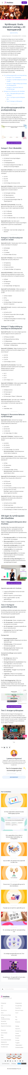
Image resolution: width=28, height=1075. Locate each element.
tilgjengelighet (18, 1045)
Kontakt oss (18, 1031)
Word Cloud (4, 1010)
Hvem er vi (17, 1028)
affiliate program (5, 1044)
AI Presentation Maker (6, 1015)
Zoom (16, 1012)
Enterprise (17, 1021)
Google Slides (18, 1005)
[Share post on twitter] (7, 747)
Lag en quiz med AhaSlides (14, 142)
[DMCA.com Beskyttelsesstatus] (22, 1063)
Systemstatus (5, 1063)
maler (2, 1037)
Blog (2, 1035)
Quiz (2, 1005)
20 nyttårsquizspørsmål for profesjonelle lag (15, 75)
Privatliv (17, 1038)
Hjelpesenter (4, 1042)
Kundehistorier (4, 1046)
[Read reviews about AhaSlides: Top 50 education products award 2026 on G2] (14, 1056)
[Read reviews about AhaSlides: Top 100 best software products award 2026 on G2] (9, 1056)
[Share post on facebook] (10, 747)
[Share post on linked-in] (4, 747)
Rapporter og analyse (6, 1026)
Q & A (2, 1012)
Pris (16, 1017)
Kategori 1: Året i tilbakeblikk (14, 77)
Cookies (17, 1040)
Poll (2, 1008)
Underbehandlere (19, 1047)
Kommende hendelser (6, 1039)
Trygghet (17, 1042)
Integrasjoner (18, 1003)
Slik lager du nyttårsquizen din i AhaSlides (14, 91)
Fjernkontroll (4, 1023)
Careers (17, 1033)
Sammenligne (4, 1032)
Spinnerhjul (3, 1021)
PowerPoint (18, 1008)
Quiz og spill (14, 33)
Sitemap (13, 1063)
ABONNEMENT (14, 777)
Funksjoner (3, 1003)
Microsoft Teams (19, 1010)
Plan (16, 1019)
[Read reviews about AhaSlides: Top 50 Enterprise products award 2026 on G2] (19, 1056)
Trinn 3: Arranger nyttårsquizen (14, 101)
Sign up (24, 2)
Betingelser (18, 1035)
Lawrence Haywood (6, 36)
